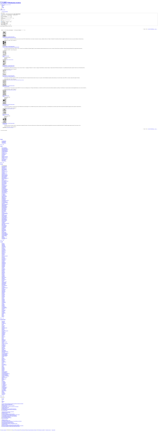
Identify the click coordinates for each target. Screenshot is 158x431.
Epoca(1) (3, 369)
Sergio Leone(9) (4, 232)
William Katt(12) (4, 205)
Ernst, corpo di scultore (6, 105)
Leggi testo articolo (5, 36)
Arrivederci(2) (4, 302)
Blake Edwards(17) (4, 176)
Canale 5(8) (3, 325)
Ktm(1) (3, 391)
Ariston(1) (3, 358)
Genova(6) (3, 268)
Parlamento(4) (4, 332)
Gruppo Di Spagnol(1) (5, 374)
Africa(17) (3, 254)
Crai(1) (3, 365)
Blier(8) (3, 236)
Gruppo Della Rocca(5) (5, 330)
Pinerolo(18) (3, 253)
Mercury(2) (3, 347)
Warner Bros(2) (4, 350)
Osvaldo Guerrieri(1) (4, 158)
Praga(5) (3, 273)
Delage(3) (3, 335)
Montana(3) (3, 292)
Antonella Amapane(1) (5, 151)
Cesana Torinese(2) (4, 307)
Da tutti (3, 398)
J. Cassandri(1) (4, 382)
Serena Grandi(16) (4, 182)
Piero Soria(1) (4, 160)
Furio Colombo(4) (4, 147)
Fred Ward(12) (4, 199)
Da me (3, 399)
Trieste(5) (3, 275)
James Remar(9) (4, 227)
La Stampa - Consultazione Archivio (10, 2)
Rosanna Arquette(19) (5, 175)
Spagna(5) (3, 274)
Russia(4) (3, 280)
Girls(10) (3, 214)
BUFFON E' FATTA (5, 413)
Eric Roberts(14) (4, 188)
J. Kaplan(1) (3, 386)
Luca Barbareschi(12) (5, 202)
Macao (12, 59)
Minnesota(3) (3, 291)
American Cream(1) (4, 353)
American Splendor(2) (5, 343)
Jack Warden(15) (4, 186)
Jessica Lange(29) (4, 168)
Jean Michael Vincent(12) (5, 200)
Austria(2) (3, 304)
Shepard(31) (3, 167)
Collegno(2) (3, 310)
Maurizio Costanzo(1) (5, 157)
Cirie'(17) (3, 255)
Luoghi (1, 241)
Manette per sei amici (4, 419)
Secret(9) (3, 231)
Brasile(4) (3, 276)
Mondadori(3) (4, 339)
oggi (2, 400)
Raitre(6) (3, 329)
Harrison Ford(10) (4, 215)
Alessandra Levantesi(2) (5, 149)
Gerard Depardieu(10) (5, 213)
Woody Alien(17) (4, 180)
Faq (2, 6)
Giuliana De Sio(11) (4, 207)
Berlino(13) (3, 259)
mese (2, 402)
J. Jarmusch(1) (4, 385)
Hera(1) (3, 378)
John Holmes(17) (4, 177)
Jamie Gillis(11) (4, 208)
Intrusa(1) (3, 379)
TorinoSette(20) (4, 141)
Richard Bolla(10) (4, 219)
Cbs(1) (3, 362)
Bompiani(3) (3, 333)
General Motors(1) (4, 372)
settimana (3, 401)
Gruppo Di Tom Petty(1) (5, 375)
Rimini (10, 127)
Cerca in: (2, 23)
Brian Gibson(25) (4, 169)
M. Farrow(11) (4, 210)
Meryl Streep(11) (4, 211)
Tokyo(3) (3, 297)
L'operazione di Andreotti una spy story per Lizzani (9, 37)
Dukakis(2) (3, 345)
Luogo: (2, 17)
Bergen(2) (3, 305)
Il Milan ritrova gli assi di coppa (6, 412)
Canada (9, 59)
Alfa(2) (3, 342)
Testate (1, 139)
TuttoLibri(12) (4, 142)
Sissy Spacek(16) (4, 183)
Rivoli (9, 108)
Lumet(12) (3, 203)
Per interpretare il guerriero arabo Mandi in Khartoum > (9, 408)
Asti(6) (3, 267)
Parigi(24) (3, 251)
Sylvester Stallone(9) (4, 233)
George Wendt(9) (4, 226)
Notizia (3, 56)
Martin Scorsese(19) (4, 174)
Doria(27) (3, 322)
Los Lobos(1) (4, 393)
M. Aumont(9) (4, 229)
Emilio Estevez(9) (4, 225)
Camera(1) (3, 361)
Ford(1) (3, 370)
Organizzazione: (3, 18)
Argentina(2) (3, 301)
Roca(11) (3, 212)
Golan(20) (3, 172)
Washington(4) (4, 282)
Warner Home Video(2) (5, 351)
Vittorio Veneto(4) (4, 281)
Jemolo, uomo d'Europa (5, 418)
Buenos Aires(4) (4, 277)
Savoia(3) (3, 295)
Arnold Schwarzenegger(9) (5, 223)
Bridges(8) (3, 237)
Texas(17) (3, 256)
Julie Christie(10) (4, 216)
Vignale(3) (3, 299)
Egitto (7, 127)
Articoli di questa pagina (11, 36)
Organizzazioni (2, 319)
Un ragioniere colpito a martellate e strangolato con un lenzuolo (10, 406)
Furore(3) (3, 286)
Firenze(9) (3, 265)
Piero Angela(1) (4, 159)
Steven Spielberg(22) (4, 171)
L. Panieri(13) (4, 195)
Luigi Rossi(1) (4, 154)
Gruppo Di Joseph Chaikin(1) (6, 373)
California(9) (3, 264)
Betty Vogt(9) (4, 224)
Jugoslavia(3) (3, 289)
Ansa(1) (3, 356)
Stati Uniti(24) (4, 252)
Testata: (2, 22)
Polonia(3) (3, 293)
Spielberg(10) (4, 221)
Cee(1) (3, 363)
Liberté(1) (3, 392)
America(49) (3, 246)
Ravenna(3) (3, 294)
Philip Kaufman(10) (4, 218)
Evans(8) (3, 326)
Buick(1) (3, 360)
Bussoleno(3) (3, 284)
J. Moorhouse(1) (4, 387)
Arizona (7, 108)
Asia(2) (3, 303)
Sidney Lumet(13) (4, 196)
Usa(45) (3, 247)
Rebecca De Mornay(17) (5, 178)
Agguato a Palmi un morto (5, 407)
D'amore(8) (3, 238)
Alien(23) (3, 170)
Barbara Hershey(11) (4, 206)
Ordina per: (2, 24)
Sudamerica (11, 108)
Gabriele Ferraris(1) (4, 153)
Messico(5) (3, 272)
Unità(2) (3, 349)
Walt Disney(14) (4, 192)
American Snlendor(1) (5, 355)
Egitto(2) (3, 311)
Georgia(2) (3, 312)
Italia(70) (3, 243)
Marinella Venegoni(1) (5, 156)
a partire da (7, 21)
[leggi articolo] (4, 36)
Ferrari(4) (3, 331)
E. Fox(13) (3, 193)
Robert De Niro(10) (4, 220)
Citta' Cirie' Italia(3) (4, 285)
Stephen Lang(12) (4, 204)
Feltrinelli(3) (3, 336)
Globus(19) (3, 173)
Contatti (3, 7)
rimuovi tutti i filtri (2, 9)
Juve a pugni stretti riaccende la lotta (6, 417)
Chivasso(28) (3, 249)
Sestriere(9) (3, 266)
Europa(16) (3, 257)
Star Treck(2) (3, 348)
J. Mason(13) (3, 194)
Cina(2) (3, 309)
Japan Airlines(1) (4, 390)
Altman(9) (3, 222)
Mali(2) (3, 316)
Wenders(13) (3, 197)
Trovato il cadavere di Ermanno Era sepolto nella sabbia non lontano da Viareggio (12, 403)
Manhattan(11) (4, 262)
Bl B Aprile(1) (4, 359)
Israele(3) (3, 288)
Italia (11, 59)
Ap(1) (3, 357)
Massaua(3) (3, 290)
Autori (1, 146)
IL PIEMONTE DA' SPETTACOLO (8, 66)
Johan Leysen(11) (4, 209)
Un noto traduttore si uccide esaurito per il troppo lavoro (9, 409)
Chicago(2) (3, 308)
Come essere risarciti (4, 410)
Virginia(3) (3, 300)
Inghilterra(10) (4, 263)
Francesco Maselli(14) (5, 189)
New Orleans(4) (4, 279)
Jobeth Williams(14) (4, 190)
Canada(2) (3, 306)
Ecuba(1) (3, 367)
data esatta (3, 21)
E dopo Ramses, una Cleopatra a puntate (9, 76)
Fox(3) (3, 338)
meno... (1, 144)
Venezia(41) (3, 248)
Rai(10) (3, 324)
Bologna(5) (3, 270)
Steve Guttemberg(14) (5, 191)
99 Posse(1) (3, 352)
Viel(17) (3, 179)
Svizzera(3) (3, 296)
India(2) (3, 313)
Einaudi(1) (3, 368)
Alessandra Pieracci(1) (5, 150)
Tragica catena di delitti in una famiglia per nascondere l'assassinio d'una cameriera (12, 425)
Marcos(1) (3, 394)
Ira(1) (2, 380)
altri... (3, 144)
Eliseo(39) (3, 321)
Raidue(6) (3, 328)
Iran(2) (3, 314)
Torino (13, 108)
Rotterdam (12, 127)
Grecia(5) (3, 271)
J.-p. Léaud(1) (4, 389)
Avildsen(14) (3, 187)
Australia (7, 59)
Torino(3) (3, 341)
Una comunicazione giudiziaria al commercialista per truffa (9, 423)
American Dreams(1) (4, 354)
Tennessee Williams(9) (5, 234)
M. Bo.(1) (3, 155)
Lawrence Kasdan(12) (5, 201)
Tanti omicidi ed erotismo (6, 86)
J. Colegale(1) (4, 383)
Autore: (2, 15)
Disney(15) (3, 184)
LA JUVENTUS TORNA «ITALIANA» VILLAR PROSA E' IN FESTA (12, 421)
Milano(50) (3, 245)
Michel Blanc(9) (4, 230)
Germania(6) (3, 269)
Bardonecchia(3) (4, 283)
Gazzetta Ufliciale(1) (4, 371)
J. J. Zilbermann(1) (4, 384)
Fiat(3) (3, 337)
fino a (10, 21)
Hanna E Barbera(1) (4, 377)
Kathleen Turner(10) (4, 217)
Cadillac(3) (3, 334)
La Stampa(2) (4, 346)
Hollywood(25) (4, 250)
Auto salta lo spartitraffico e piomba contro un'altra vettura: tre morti (11, 414)
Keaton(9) (3, 228)
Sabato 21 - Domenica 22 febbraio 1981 (7, 404)
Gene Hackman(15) (4, 185)
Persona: (2, 16)
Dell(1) (3, 366)
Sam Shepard (5, 11)
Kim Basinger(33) (4, 166)
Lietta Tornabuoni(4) (4, 148)
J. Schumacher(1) (4, 388)
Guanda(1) (3, 376)
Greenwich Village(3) (5, 287)
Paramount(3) (4, 340)
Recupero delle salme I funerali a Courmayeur (8, 411)
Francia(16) (3, 258)
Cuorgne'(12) (3, 260)
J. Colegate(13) (4, 323)
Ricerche (3, 5)
